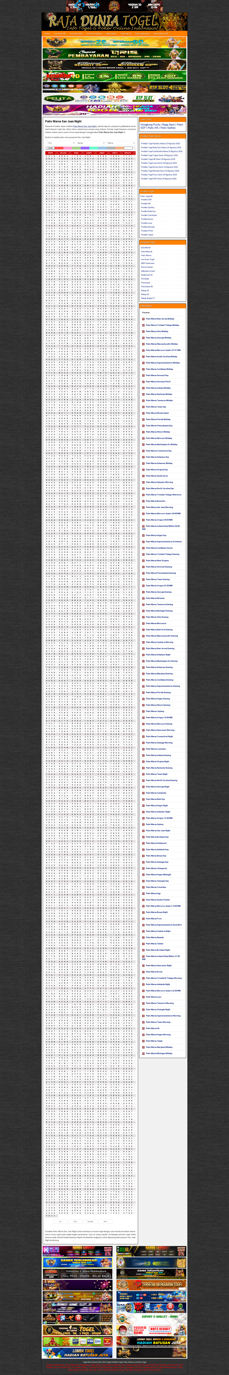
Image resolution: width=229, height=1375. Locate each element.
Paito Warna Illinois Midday (158, 432)
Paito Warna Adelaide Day (157, 849)
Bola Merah (146, 248)
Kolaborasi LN (146, 275)
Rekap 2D (145, 294)
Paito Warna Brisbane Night (158, 950)
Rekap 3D (145, 291)
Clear (117, 1222)
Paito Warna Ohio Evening (157, 617)
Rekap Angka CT (148, 298)
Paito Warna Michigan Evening (159, 611)
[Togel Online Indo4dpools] (78, 1353)
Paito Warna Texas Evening (158, 579)
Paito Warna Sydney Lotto (170, 1367)
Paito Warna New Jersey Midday (160, 319)
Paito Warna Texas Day (156, 407)
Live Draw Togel (147, 259)
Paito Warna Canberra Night (158, 931)
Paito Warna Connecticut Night (159, 736)
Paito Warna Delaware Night (158, 655)
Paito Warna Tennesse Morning (160, 1003)
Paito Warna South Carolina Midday (161, 357)
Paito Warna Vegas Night (157, 805)
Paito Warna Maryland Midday (159, 1047)
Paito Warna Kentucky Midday (159, 394)
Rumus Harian (147, 267)
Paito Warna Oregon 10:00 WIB (159, 717)
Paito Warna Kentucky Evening (159, 768)
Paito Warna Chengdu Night (158, 1009)
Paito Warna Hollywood (156, 843)
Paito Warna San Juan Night (63, 121)
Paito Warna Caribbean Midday (159, 369)
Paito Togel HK (146, 196)
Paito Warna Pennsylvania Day (159, 426)
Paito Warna (111, 33)
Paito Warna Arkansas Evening (159, 667)
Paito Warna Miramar (155, 598)
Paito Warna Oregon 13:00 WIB (159, 818)
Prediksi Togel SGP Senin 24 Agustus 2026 (159, 179)
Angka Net (59, 1365)
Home (47, 33)
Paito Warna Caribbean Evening (159, 680)
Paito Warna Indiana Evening (158, 755)
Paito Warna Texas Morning (158, 1022)
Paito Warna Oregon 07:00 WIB (159, 586)
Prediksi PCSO (147, 231)
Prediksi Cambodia (149, 215)
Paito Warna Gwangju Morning (159, 743)
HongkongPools (149, 1367)
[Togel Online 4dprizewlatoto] (78, 1330)
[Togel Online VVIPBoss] (114, 42)
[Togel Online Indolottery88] (151, 1308)
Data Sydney (160, 1365)
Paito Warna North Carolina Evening (161, 780)
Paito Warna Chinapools (156, 868)
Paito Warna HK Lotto (78, 1370)
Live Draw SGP (76, 33)
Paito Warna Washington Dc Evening (162, 661)
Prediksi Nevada (148, 227)
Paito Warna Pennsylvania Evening (161, 573)
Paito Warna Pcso (154, 919)
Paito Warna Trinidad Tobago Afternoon (163, 495)
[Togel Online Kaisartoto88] (78, 1342)
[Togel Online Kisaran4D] (114, 76)
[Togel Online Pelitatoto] (114, 99)
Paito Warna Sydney (154, 824)
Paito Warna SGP (161, 33)
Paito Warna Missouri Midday (159, 438)
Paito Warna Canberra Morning (159, 642)
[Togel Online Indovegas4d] (151, 1353)
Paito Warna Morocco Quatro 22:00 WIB (163, 991)
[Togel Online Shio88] (151, 1342)
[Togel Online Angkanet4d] (151, 1319)
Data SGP (150, 1365)
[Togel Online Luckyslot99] (151, 1263)
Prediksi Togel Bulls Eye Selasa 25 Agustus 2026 (161, 147)
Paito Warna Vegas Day (156, 535)
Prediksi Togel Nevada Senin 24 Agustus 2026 (160, 171)
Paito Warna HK (72, 1365)
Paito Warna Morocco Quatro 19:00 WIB (163, 906)
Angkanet (107, 1367)
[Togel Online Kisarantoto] (114, 87)
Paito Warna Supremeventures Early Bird (164, 925)
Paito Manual (146, 252)
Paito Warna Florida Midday (158, 419)
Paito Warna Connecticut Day (158, 451)
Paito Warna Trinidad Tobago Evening (162, 554)
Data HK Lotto (95, 1370)
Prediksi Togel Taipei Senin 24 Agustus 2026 (159, 155)
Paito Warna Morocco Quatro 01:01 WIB (163, 350)
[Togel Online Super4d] (114, 65)
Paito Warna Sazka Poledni (158, 900)
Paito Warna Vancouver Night (159, 965)
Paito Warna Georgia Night (157, 787)
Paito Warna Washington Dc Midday (161, 444)
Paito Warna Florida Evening (158, 692)
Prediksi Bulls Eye (148, 211)
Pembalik (145, 279)
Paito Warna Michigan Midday (159, 1053)
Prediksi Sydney (147, 207)
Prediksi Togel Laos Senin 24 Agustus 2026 (159, 163)
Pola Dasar (145, 283)
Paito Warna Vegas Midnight (158, 875)
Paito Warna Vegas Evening (158, 699)
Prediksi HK (145, 204)
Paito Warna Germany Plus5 (158, 382)
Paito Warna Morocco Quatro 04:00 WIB (163, 513)
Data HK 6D (172, 1365)
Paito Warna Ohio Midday (157, 331)
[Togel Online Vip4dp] (151, 1274)
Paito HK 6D (126, 33)
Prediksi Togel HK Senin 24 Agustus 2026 (158, 159)
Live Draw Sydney (94, 33)
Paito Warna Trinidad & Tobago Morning (164, 978)
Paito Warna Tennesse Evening (159, 604)
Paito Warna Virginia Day (157, 470)
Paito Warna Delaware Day (157, 457)
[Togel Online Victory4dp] (78, 1263)
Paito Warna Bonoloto (155, 501)
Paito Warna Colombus (156, 887)
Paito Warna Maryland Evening (159, 674)
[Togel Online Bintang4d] (78, 1308)
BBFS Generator (148, 263)
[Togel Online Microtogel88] (78, 1251)
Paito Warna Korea (154, 972)
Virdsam (50, 1365)
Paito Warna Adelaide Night (158, 984)
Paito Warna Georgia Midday (158, 338)
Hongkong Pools (150, 124)
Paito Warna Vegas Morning (158, 1035)
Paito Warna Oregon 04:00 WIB (159, 520)
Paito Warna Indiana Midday (158, 388)
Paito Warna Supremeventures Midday (163, 363)
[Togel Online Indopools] (151, 1330)
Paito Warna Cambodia (156, 793)
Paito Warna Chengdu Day (157, 881)
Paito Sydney (167, 127)
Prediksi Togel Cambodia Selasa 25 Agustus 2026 (161, 151)
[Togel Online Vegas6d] (78, 1285)
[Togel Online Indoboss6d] (151, 1251)
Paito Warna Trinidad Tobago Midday (162, 325)
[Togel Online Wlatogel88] (78, 1319)
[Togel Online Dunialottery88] (151, 1285)
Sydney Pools (118, 1367)
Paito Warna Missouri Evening (159, 724)
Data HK (141, 1365)
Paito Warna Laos (153, 997)
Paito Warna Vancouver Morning (160, 730)
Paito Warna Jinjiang (155, 711)
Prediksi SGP (146, 200)
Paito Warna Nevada (155, 937)
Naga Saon (168, 124)
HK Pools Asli (154, 1370)
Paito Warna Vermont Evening (159, 567)
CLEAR (50, 148)
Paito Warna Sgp (153, 893)
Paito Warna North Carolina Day (160, 488)
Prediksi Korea (147, 219)
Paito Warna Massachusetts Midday (162, 344)
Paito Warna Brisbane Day (157, 837)
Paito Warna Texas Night (157, 774)
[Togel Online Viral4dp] (114, 110)
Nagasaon (85, 1365)
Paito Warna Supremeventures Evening (163, 686)
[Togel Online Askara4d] (78, 1296)
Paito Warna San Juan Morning (159, 507)
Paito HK (153, 127)
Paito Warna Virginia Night (157, 761)
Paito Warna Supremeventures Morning (163, 1016)
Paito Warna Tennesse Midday (159, 400)
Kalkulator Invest (148, 271)
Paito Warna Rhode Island (157, 413)
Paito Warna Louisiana (156, 749)
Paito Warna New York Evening (159, 630)
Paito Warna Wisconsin (156, 623)
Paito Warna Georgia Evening (158, 592)
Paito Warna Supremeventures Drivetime (164, 542)
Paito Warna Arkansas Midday (159, 463)
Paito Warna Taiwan (154, 944)
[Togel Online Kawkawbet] (78, 1274)
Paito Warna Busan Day (156, 856)
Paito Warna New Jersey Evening (160, 648)
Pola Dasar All (147, 287)
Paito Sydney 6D (142, 33)
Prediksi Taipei (147, 235)
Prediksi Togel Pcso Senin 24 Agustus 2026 (159, 175)
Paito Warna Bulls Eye (155, 799)
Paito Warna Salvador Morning (159, 482)
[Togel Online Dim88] (114, 54)
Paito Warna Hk (152, 1028)
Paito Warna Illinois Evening (158, 705)
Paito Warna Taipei (154, 1041)
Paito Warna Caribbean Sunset (159, 548)
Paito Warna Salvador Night (158, 812)
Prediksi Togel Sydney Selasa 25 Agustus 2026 (160, 143)
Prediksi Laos (146, 223)
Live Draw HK (59, 33)
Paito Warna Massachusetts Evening (162, 636)
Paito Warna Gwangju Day (157, 862)
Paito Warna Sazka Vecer (157, 476)
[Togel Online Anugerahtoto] (151, 1296)
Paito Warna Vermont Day (157, 375)
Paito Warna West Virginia (157, 561)
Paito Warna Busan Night (157, 912)
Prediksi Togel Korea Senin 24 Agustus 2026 (159, 167)
